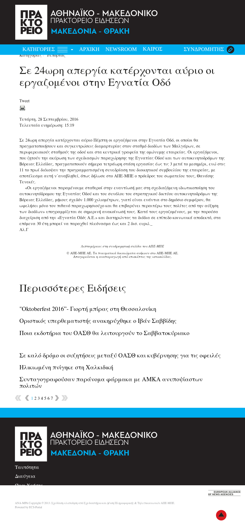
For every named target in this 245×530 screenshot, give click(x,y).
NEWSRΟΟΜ (121, 49)
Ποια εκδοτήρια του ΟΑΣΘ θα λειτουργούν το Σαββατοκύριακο (104, 333)
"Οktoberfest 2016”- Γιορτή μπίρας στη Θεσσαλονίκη (87, 309)
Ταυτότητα (27, 467)
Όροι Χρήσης (29, 485)
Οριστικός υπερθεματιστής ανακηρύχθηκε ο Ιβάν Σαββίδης (98, 321)
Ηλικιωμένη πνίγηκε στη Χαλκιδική (66, 367)
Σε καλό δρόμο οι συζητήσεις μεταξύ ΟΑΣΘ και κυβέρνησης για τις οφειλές (120, 355)
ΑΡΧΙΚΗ (89, 49)
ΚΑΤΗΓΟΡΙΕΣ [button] (39, 49)
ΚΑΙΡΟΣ (152, 49)
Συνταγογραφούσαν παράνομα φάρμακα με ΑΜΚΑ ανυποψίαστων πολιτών (111, 382)
